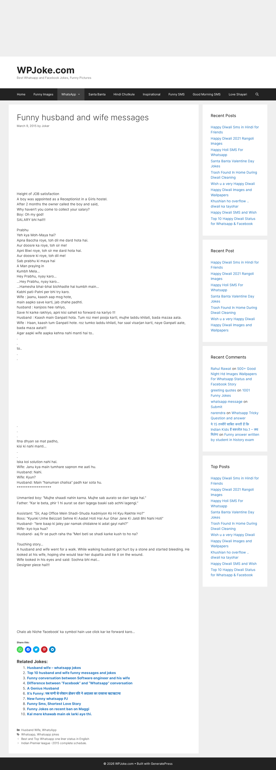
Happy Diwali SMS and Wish (234, 212)
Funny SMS (177, 94)
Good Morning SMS (207, 94)
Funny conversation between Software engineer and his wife (78, 678)
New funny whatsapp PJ (47, 699)
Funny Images (43, 94)
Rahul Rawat (221, 369)
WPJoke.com (46, 70)
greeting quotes (223, 390)
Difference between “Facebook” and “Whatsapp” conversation (80, 683)
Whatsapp (28, 734)
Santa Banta (96, 94)
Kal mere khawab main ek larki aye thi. (59, 714)
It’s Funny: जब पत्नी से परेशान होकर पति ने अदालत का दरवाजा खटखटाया (74, 693)
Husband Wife (30, 730)
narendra (218, 413)
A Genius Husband (43, 688)
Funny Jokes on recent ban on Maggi (58, 709)
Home (21, 94)
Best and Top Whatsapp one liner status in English (55, 738)
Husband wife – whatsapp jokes (54, 668)
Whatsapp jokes (48, 734)
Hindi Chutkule (124, 94)
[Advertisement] (121, 28)
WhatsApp (68, 94)
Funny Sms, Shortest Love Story (54, 704)
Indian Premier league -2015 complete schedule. (54, 743)
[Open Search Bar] (257, 94)
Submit (216, 407)
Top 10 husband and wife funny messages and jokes (71, 673)
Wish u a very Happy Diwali (233, 184)
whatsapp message (226, 402)
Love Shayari (238, 94)
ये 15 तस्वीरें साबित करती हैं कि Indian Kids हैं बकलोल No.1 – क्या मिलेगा (234, 429)
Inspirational (151, 94)
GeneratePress (162, 764)
